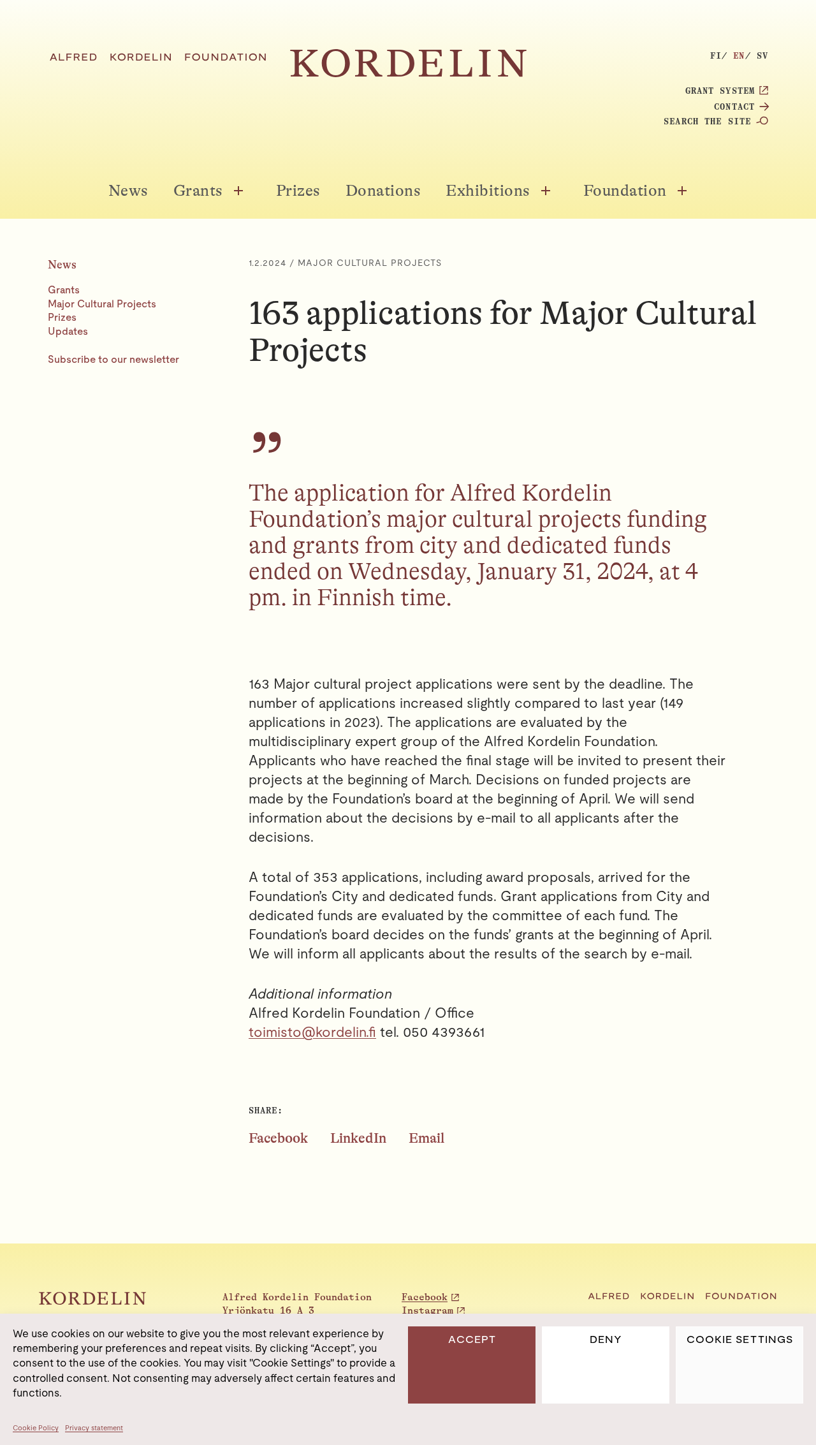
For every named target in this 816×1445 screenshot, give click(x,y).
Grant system (720, 90)
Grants (198, 191)
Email (426, 1138)
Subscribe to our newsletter (113, 359)
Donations (383, 191)
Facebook (278, 1138)
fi (716, 55)
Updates (68, 331)
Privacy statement (94, 1428)
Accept (472, 1339)
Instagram (427, 1310)
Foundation (625, 191)
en (739, 55)
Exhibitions (488, 191)
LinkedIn (358, 1138)
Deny (606, 1339)
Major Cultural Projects (102, 304)
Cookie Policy (36, 1428)
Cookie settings (740, 1339)
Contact (734, 106)
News (128, 191)
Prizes (298, 191)
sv (762, 55)
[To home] (408, 74)
